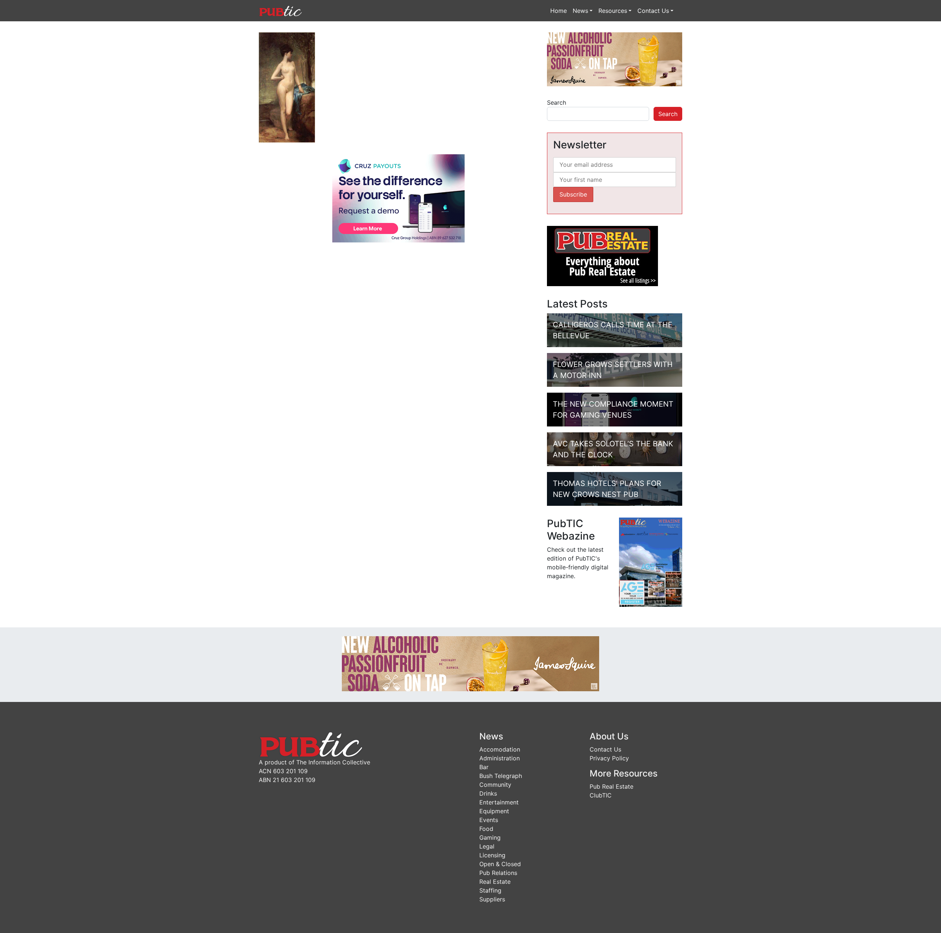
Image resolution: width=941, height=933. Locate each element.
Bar (484, 767)
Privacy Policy (609, 758)
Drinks (488, 793)
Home (558, 10)
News (580, 10)
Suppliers (492, 899)
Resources (612, 10)
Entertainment (499, 802)
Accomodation (499, 749)
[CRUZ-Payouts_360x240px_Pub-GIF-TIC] (398, 198)
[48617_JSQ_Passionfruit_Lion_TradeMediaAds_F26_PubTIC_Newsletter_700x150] (470, 663)
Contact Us (653, 10)
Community (495, 784)
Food (486, 828)
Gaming (490, 837)
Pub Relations (498, 872)
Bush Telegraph (500, 775)
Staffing (490, 890)
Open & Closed (500, 864)
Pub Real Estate (611, 786)
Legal (486, 846)
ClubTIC (601, 795)
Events (488, 820)
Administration (499, 758)
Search (556, 102)
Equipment (494, 811)
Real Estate (495, 881)
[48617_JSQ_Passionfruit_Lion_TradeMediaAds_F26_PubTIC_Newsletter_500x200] (614, 58)
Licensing (492, 855)
